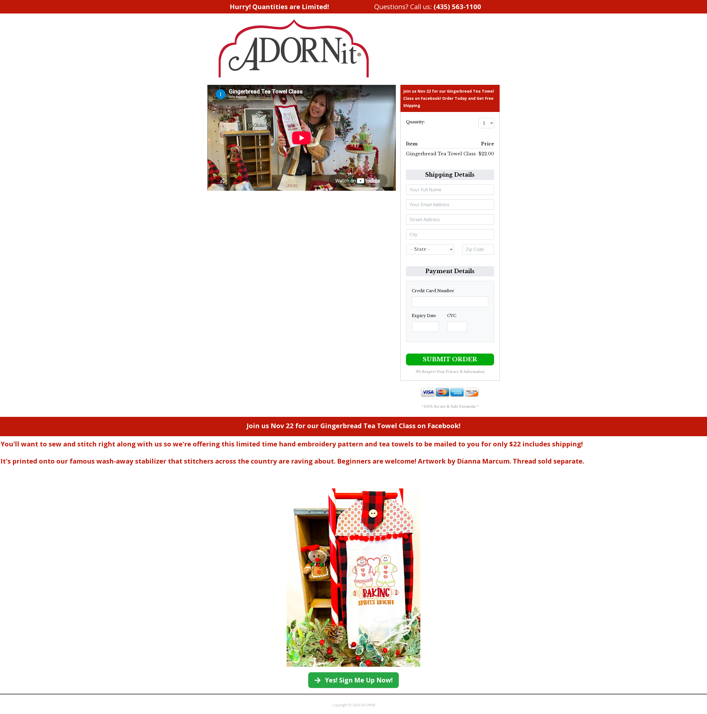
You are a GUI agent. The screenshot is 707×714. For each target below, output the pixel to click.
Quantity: (415, 121)
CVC (451, 315)
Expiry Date (424, 315)
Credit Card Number (433, 290)
